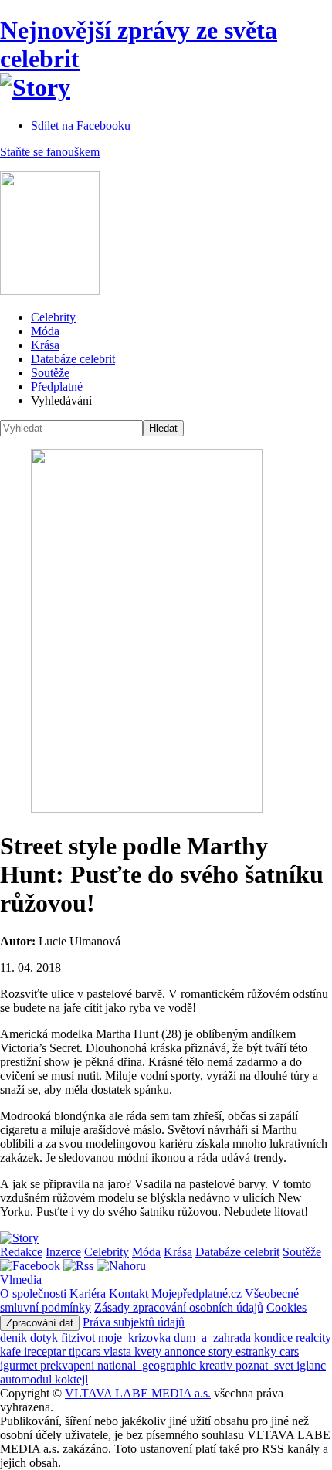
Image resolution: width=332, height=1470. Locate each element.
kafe (12, 1351)
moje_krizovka (136, 1337)
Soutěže (50, 372)
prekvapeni (68, 1365)
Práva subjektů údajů (134, 1322)
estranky (257, 1351)
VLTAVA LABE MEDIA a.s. (138, 1393)
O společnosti (33, 1293)
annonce (186, 1351)
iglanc (311, 1365)
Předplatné (57, 386)
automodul (27, 1379)
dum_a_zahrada (214, 1337)
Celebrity (53, 317)
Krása (45, 344)
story (221, 1351)
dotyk (45, 1337)
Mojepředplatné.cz (196, 1293)
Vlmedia (21, 1279)
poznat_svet (265, 1365)
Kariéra (87, 1293)
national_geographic (148, 1365)
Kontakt (128, 1293)
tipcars (86, 1351)
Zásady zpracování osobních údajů (178, 1307)
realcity (313, 1337)
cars (289, 1351)
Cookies (286, 1307)
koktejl (71, 1379)
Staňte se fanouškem (50, 151)
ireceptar (46, 1351)
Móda (45, 331)
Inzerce (63, 1251)
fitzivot (79, 1337)
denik (15, 1337)
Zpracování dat (39, 1323)
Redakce (21, 1251)
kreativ (217, 1365)
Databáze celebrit (73, 358)
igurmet (20, 1365)
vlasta (118, 1351)
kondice (275, 1337)
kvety (149, 1351)
